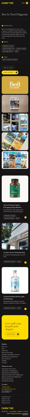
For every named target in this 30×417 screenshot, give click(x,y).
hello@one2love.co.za (8, 389)
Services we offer (7, 352)
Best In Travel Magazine (10, 59)
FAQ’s (3, 348)
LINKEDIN (19, 411)
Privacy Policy (6, 400)
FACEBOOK (5, 411)
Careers (4, 360)
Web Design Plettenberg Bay (10, 372)
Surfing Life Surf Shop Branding (14, 252)
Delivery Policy (6, 396)
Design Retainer (9, 218)
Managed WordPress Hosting (11, 354)
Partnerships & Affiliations (10, 356)
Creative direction (8, 48)
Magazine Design (8, 51)
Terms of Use (6, 398)
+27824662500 (6, 387)
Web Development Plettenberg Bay (12, 375)
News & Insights (6, 358)
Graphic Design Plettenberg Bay (11, 377)
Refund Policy (6, 403)
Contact (4, 362)
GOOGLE (25, 411)
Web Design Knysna (7, 379)
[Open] (27, 3)
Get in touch (11, 334)
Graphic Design (21, 48)
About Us (4, 346)
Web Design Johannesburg (10, 370)
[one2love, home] (7, 3)
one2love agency (16, 413)
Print (16, 51)
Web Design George (8, 381)
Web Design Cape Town (9, 368)
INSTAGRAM (13, 411)
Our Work (5, 350)
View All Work (8, 68)
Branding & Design (8, 46)
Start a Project (9, 72)
